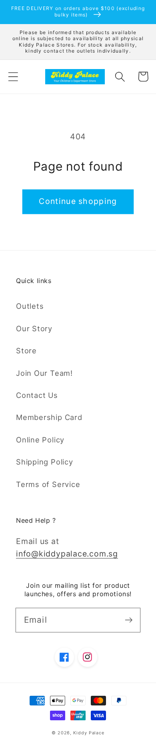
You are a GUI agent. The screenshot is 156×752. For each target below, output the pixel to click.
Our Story (34, 328)
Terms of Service (48, 484)
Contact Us (37, 395)
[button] (13, 76)
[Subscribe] (128, 619)
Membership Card (49, 417)
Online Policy (40, 439)
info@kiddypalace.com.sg (67, 553)
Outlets (30, 306)
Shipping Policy (44, 461)
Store (26, 350)
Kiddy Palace (88, 733)
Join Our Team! (44, 373)
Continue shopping (78, 201)
